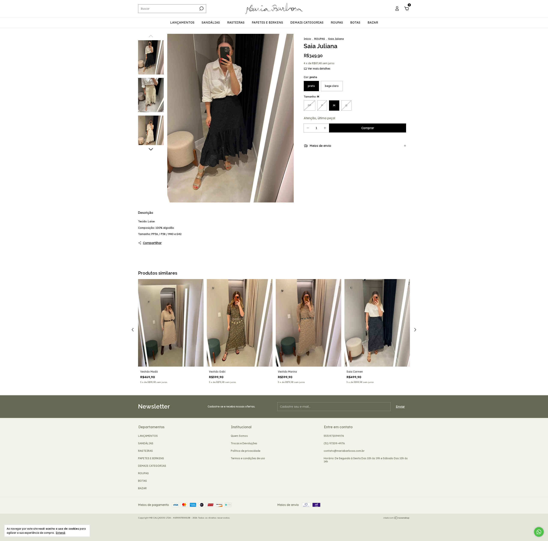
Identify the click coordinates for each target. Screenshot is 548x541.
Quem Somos (239, 435)
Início (307, 38)
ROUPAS (337, 22)
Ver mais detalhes (318, 68)
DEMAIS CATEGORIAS (306, 22)
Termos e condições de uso (248, 458)
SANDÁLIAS (211, 22)
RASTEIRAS (235, 22)
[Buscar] (201, 8)
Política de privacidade (245, 450)
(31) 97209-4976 (334, 443)
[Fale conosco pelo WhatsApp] (539, 532)
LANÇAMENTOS (182, 22)
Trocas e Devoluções (244, 443)
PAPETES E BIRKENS (267, 22)
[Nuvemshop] (396, 518)
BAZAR (373, 22)
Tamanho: (311, 96)
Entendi (60, 532)
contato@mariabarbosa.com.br (344, 450)
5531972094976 (334, 435)
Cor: (310, 77)
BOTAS (355, 22)
